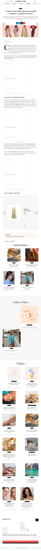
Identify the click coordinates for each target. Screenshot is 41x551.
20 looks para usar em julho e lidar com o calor (15, 236)
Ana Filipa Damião (7, 41)
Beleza (14, 3)
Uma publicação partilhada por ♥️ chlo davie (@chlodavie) (17, 141)
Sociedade (27, 501)
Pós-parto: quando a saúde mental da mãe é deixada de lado (9, 481)
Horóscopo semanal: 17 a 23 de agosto (29, 327)
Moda (21, 3)
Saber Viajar (31, 452)
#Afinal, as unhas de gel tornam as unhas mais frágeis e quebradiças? (32, 385)
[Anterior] (5, 213)
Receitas (28, 3)
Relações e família (32, 405)
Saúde (9, 428)
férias (29, 57)
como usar (6, 241)
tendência (12, 241)
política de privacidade (9, 539)
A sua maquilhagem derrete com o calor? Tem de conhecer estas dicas (9, 505)
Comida (22, 526)
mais (34, 3)
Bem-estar (7, 3)
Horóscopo (14, 381)
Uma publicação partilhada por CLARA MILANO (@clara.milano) (17, 93)
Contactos (4, 529)
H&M (25, 212)
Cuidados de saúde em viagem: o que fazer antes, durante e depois (32, 481)
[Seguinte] (36, 213)
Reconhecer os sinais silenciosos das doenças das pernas (9, 431)
